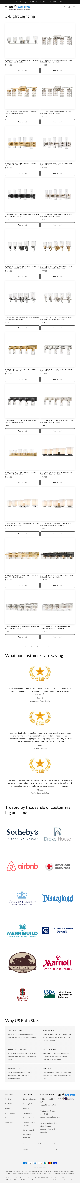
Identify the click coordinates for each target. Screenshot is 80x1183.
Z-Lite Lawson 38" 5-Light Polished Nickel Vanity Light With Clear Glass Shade (56, 164)
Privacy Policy (27, 1113)
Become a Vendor (29, 1130)
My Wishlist (9, 1104)
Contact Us (9, 1122)
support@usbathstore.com (50, 1117)
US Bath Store (42, 1167)
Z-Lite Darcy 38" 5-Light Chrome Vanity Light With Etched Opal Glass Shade (22, 524)
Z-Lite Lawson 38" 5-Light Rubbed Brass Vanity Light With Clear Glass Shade (20, 164)
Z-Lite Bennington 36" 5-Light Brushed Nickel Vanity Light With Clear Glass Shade (55, 627)
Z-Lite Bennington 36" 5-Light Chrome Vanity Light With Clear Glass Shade (22, 627)
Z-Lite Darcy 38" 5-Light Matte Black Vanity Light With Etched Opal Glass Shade (56, 473)
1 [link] (25, 647)
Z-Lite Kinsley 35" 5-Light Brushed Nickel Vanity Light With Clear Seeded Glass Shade (56, 318)
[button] (6, 7)
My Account (9, 1118)
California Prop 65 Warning (29, 1124)
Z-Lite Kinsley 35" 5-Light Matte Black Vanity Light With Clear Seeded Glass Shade (22, 267)
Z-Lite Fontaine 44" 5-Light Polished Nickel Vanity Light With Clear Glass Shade (56, 370)
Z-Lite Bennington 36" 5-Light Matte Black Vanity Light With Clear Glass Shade (56, 576)
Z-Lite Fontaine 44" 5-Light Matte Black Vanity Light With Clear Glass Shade (20, 421)
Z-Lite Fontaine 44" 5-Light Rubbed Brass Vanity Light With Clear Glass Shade (21, 370)
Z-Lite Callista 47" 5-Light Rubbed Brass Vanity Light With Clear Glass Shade (20, 473)
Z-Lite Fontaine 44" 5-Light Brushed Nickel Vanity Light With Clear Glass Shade (56, 421)
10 (48, 647)
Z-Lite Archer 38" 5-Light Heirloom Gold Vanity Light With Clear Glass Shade (21, 112)
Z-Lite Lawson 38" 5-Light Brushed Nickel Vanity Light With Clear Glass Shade (56, 215)
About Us (26, 1108)
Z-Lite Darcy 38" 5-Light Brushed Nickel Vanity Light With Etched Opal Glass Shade (55, 524)
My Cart (8, 1099)
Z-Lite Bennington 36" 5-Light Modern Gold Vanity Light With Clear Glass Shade (22, 576)
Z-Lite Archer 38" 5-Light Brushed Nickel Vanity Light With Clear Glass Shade (56, 112)
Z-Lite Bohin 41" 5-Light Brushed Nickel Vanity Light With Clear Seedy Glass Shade (22, 61)
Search (7, 1108)
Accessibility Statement (27, 1136)
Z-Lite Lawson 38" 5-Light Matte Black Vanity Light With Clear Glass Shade (22, 215)
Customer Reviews (29, 1099)
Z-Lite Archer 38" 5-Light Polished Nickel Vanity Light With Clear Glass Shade (56, 61)
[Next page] (54, 646)
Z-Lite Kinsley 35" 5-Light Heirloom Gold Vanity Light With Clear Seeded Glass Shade (56, 267)
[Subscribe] (56, 1149)
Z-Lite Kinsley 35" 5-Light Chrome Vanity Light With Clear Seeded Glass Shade (22, 318)
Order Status (10, 1113)
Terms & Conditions (30, 1118)
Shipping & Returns (30, 1104)
